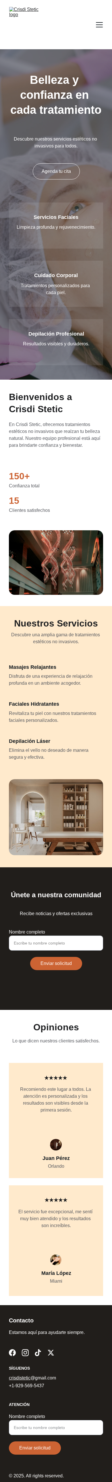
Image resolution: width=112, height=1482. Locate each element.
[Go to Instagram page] (25, 1352)
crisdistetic (19, 1377)
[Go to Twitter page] (50, 1352)
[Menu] (99, 24)
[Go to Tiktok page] (37, 1352)
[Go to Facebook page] (12, 1352)
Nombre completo (27, 932)
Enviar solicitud (56, 963)
